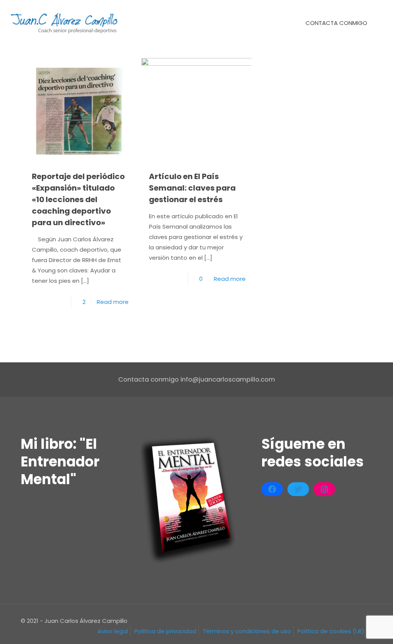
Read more (113, 302)
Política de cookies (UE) (331, 631)
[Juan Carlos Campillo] (65, 23)
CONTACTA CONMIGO (336, 23)
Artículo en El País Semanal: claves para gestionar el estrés (192, 188)
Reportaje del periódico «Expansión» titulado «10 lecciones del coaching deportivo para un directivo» (78, 199)
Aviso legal (112, 631)
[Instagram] (324, 489)
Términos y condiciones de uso (247, 631)
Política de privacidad (165, 631)
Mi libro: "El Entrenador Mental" (60, 461)
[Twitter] (298, 489)
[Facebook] (272, 489)
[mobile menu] (275, 23)
